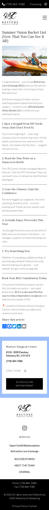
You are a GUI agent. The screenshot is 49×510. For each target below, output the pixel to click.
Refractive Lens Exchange (25, 451)
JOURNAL (24, 471)
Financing (35, 4)
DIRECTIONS (13, 370)
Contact (32, 506)
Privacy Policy (19, 506)
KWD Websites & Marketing (24, 498)
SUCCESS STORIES (24, 458)
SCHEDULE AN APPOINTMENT (24, 383)
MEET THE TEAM (24, 465)
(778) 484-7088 (15, 4)
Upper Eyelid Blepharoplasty (24, 445)
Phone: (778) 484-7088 (24, 483)
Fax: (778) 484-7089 (24, 486)
